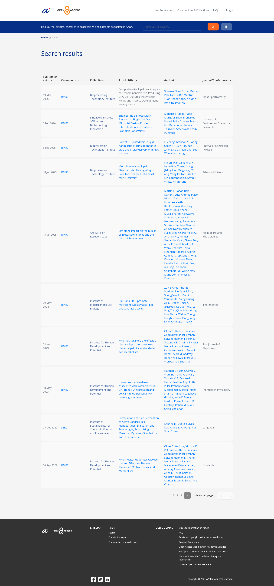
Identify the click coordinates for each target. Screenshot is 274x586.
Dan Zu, (187, 295)
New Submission (163, 10)
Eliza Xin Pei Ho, (181, 232)
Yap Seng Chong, (186, 255)
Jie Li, (189, 306)
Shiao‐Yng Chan (181, 361)
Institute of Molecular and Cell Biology (101, 304)
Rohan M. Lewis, (174, 357)
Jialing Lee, (171, 170)
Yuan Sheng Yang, (175, 99)
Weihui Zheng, (187, 314)
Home (44, 37)
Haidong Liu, (172, 291)
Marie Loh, (171, 274)
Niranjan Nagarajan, (176, 251)
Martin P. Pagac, (174, 191)
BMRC (64, 97)
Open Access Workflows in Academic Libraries (202, 546)
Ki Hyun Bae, (180, 146)
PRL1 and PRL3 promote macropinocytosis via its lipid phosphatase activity (136, 304)
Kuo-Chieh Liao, (183, 149)
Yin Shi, (178, 322)
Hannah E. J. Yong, (175, 370)
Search (111, 532)
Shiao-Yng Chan (173, 409)
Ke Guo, (181, 306)
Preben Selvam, (180, 386)
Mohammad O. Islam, (177, 390)
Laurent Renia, (178, 178)
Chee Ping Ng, (180, 287)
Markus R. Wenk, (174, 401)
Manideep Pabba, (175, 113)
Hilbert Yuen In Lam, (176, 198)
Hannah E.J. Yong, (184, 338)
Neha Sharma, (173, 346)
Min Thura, (171, 314)
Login (229, 10)
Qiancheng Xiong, (186, 310)
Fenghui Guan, (173, 318)
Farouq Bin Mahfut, (181, 95)
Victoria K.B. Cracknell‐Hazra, (181, 342)
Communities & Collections (193, 10)
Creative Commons (189, 541)
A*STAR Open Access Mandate (195, 564)
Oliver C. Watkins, (175, 331)
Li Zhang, (170, 142)
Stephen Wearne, (185, 225)
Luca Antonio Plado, (186, 194)
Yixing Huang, (187, 299)
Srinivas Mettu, (189, 121)
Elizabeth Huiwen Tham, (178, 259)
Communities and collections (123, 541)
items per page (204, 495)
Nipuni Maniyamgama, (178, 162)
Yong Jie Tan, (178, 174)
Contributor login (117, 537)
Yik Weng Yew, (186, 271)
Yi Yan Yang (178, 153)
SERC (64, 427)
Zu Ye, (168, 287)
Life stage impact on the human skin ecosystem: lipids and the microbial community (138, 234)
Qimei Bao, (186, 291)
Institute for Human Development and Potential (102, 346)
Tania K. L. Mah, (184, 374)
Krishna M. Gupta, (175, 423)
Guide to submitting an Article (194, 527)
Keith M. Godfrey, (183, 354)
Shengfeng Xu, (173, 295)
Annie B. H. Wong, (181, 427)
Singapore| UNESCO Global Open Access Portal (203, 551)
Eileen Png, (191, 240)
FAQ (215, 10)
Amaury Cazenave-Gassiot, (180, 469)
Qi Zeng (187, 322)
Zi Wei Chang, (185, 166)
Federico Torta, (181, 248)
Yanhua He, (171, 299)
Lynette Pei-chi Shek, (177, 263)
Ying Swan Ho (177, 102)
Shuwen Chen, (173, 91)
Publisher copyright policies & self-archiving (201, 537)
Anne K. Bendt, (173, 244)
